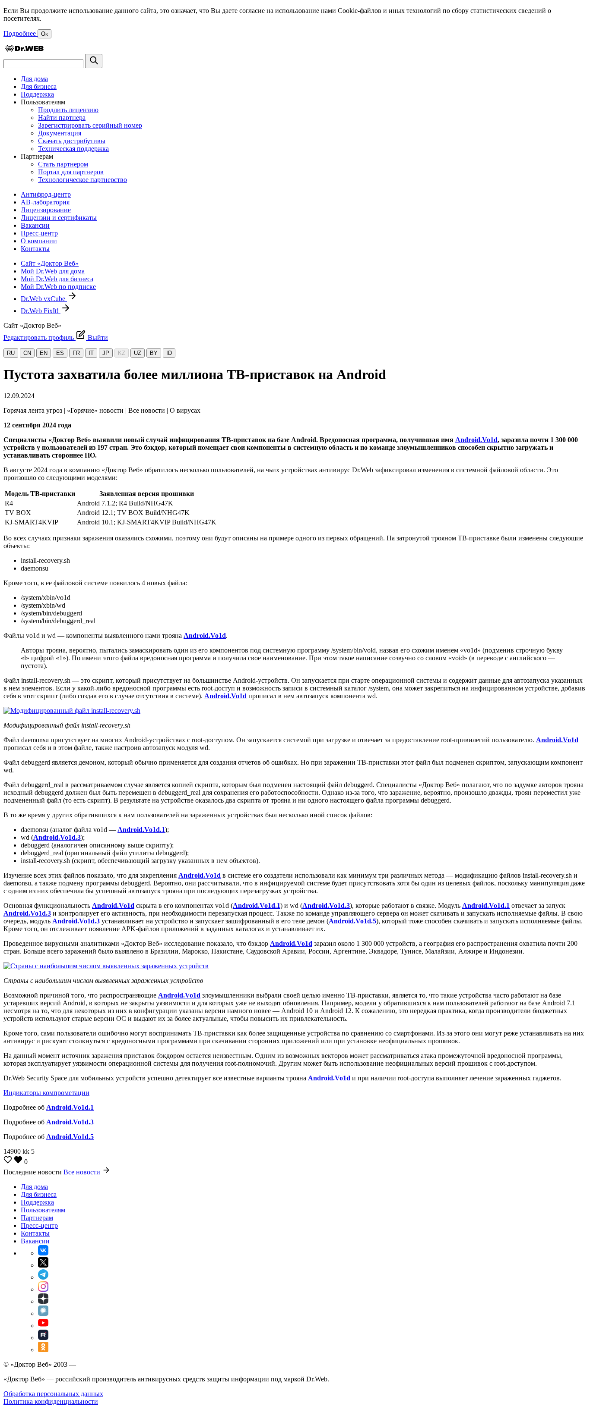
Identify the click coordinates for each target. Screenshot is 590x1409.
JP (105, 353)
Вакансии (35, 225)
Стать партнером (63, 164)
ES (60, 353)
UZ (137, 353)
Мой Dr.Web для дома (53, 271)
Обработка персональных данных (53, 1393)
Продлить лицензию (68, 109)
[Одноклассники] (43, 1349)
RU (11, 353)
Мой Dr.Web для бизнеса (57, 278)
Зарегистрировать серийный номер (90, 125)
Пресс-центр (39, 233)
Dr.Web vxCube (44, 298)
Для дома (34, 78)
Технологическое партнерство (82, 179)
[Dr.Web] (24, 49)
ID (169, 353)
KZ (121, 353)
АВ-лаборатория (45, 202)
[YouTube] (43, 1325)
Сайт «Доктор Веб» (50, 263)
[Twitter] (43, 1265)
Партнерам (37, 1217)
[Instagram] (43, 1289)
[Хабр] (43, 1313)
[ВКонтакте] (43, 1253)
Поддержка (37, 94)
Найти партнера (62, 117)
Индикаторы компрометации (46, 1092)
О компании (39, 241)
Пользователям (43, 1210)
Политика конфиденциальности (50, 1401)
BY (154, 353)
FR (76, 353)
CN (27, 353)
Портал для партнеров (71, 172)
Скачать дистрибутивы (71, 140)
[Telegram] (43, 1277)
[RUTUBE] (43, 1337)
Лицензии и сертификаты (59, 217)
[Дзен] (43, 1301)
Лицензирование (46, 209)
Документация (59, 133)
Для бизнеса (39, 86)
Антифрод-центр (46, 194)
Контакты (35, 248)
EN (44, 353)
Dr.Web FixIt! (40, 310)
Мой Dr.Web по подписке (58, 286)
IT (91, 353)
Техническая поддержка (73, 148)
